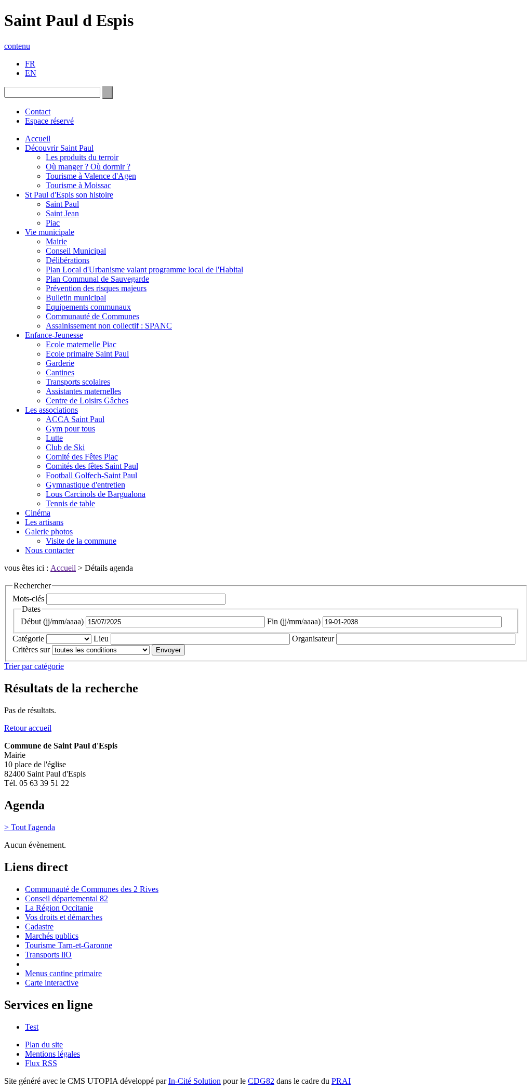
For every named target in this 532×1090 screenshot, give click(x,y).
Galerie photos (49, 531)
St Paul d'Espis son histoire (69, 194)
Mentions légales (52, 1053)
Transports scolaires (78, 381)
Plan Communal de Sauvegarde (97, 278)
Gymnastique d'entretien (85, 484)
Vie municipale (49, 232)
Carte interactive (51, 982)
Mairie (56, 241)
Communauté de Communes (92, 316)
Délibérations (67, 260)
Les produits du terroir (82, 157)
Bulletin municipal (76, 297)
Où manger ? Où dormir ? (88, 166)
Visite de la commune (81, 540)
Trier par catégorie (34, 666)
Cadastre (39, 926)
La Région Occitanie (59, 907)
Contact (37, 111)
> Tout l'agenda (29, 827)
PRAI (341, 1080)
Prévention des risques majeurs (96, 288)
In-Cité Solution (194, 1080)
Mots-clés (28, 598)
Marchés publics (51, 935)
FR (30, 63)
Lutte (54, 438)
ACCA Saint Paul (75, 419)
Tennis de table (70, 503)
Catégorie (28, 638)
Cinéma (37, 512)
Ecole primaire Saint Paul (87, 353)
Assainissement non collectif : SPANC (109, 325)
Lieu (101, 638)
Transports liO (48, 954)
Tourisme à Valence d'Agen (91, 176)
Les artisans (44, 522)
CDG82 (261, 1080)
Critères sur (31, 649)
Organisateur (313, 638)
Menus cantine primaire (63, 973)
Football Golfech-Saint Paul (91, 475)
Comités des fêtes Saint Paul (92, 466)
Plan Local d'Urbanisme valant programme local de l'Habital (144, 269)
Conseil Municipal (76, 250)
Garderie (60, 363)
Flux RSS (41, 1063)
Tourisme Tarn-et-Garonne (68, 945)
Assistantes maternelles (83, 391)
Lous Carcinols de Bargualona (95, 494)
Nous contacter (49, 550)
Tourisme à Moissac (78, 185)
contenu (17, 46)
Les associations (51, 409)
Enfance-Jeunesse (54, 335)
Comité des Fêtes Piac (82, 456)
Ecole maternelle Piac (81, 344)
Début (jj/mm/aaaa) (52, 621)
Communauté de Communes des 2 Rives (91, 889)
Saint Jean (62, 213)
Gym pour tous (70, 428)
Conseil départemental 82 (66, 898)
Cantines (60, 372)
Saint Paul (62, 204)
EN (30, 73)
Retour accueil (27, 728)
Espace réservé (49, 120)
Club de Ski (65, 447)
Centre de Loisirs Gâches (87, 400)
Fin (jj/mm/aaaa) (294, 621)
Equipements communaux (88, 307)
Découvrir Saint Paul (59, 147)
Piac (53, 222)
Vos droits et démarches (63, 917)
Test (31, 1026)
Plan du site (44, 1044)
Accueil (37, 138)
